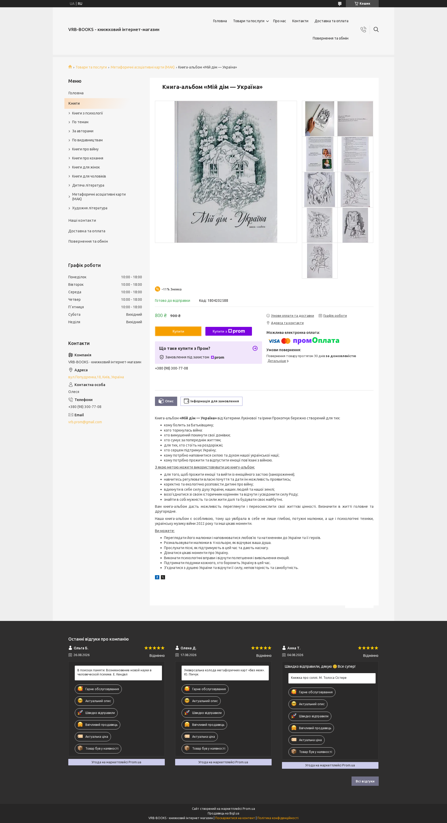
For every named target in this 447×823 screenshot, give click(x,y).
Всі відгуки (365, 781)
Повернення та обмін (330, 38)
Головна (220, 21)
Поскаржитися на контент (235, 818)
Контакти (300, 21)
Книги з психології (87, 113)
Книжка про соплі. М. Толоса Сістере (319, 677)
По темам (80, 122)
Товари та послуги (248, 21)
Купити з (220, 331)
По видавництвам (87, 140)
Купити (178, 331)
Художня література (89, 208)
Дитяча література (88, 185)
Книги (74, 103)
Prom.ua (249, 808)
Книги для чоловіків (89, 176)
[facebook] (157, 578)
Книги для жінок (86, 167)
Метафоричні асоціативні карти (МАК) (143, 67)
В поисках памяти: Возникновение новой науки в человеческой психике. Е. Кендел (114, 672)
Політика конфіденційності (278, 818)
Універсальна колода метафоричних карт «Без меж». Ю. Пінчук (224, 672)
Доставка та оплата (331, 21)
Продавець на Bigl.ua (223, 813)
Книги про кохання (87, 158)
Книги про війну (85, 149)
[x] (163, 578)
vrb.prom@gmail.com (85, 422)
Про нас (279, 21)
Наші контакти (82, 220)
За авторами (82, 131)
